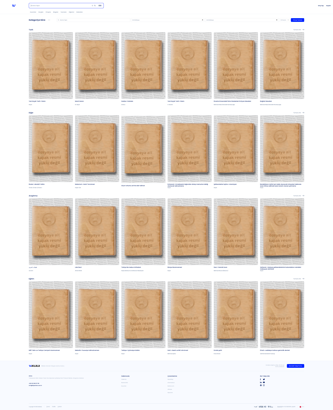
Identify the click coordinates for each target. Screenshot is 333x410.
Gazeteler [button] (33, 12)
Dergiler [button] (40, 12)
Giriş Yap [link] (321, 6)
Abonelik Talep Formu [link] (295, 366)
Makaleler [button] (79, 12)
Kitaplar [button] (48, 12)
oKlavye (170, 389)
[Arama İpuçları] (92, 5)
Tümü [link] (297, 29)
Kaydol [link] (328, 6)
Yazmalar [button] (64, 12)
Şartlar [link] (60, 406)
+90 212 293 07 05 (34, 383)
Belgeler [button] (55, 12)
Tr (302, 406)
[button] (14, 6)
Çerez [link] (48, 406)
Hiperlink (279, 406)
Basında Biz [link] (124, 382)
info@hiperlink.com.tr (35, 385)
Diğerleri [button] (71, 12)
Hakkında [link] (123, 379)
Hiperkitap (170, 379)
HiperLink (170, 392)
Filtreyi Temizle (297, 20)
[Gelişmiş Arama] (95, 5)
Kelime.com (171, 386)
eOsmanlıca (171, 382)
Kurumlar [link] (123, 386)
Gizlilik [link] (54, 406)
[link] (51, 68)
